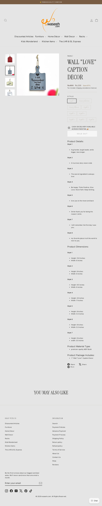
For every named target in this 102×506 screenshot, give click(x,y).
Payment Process (58, 435)
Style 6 (81, 120)
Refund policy (57, 446)
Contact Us (56, 457)
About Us (55, 453)
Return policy (57, 442)
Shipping (79, 88)
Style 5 (71, 120)
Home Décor (54, 36)
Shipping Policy (58, 438)
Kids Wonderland (29, 41)
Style (70, 96)
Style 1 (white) (84, 101)
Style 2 (86, 107)
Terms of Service (58, 450)
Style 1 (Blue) (74, 107)
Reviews (55, 465)
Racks (82, 36)
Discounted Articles (24, 36)
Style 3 (71, 113)
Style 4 (81, 113)
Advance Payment (59, 431)
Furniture (39, 36)
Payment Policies (58, 427)
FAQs (54, 461)
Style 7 (71, 101)
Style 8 (91, 120)
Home (69, 56)
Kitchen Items (48, 41)
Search (55, 423)
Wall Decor (69, 36)
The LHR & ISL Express (70, 41)
